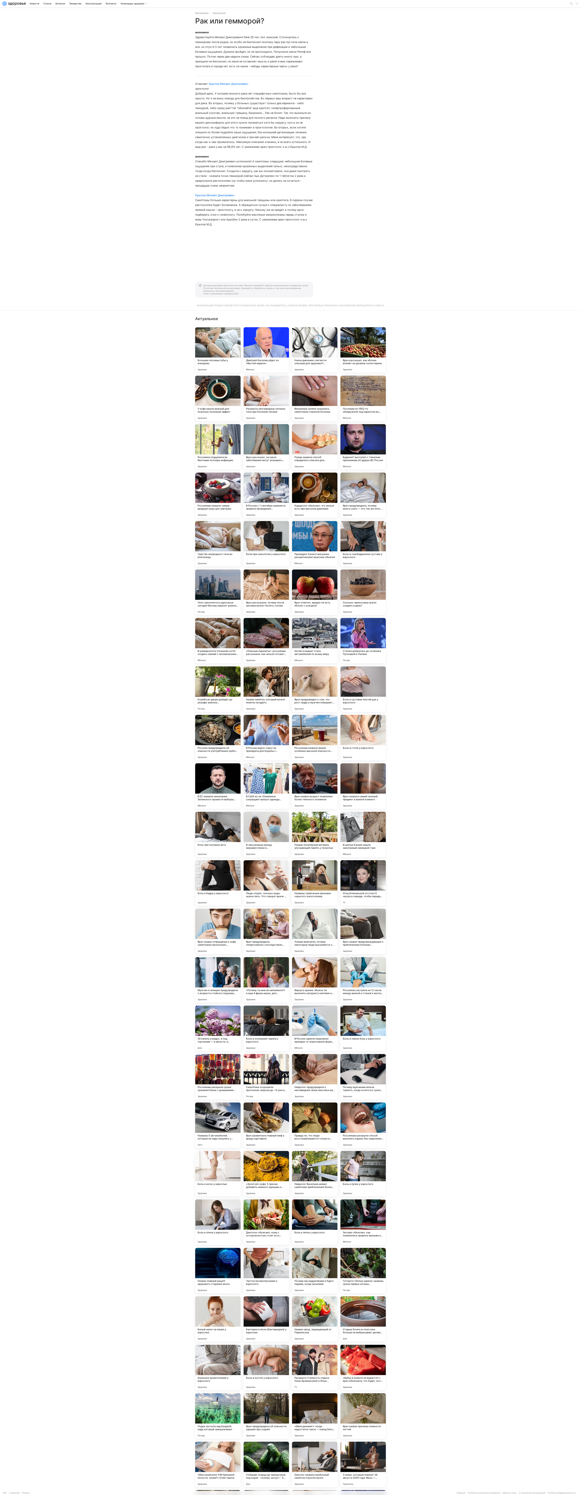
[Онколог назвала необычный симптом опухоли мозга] (314, 1464)
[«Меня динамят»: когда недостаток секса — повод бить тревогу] (314, 1416)
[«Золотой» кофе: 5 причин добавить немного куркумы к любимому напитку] (266, 1173)
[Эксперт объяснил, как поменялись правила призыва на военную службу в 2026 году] (363, 1222)
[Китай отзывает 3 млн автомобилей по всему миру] (314, 640)
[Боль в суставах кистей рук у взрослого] (363, 689)
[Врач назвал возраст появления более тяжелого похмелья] (314, 786)
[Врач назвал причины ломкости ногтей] (363, 1416)
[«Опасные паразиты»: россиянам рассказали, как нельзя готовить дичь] (266, 640)
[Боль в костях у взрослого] (266, 1367)
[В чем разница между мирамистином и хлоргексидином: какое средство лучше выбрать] (266, 834)
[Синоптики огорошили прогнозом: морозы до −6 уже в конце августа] (266, 1076)
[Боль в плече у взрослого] (218, 1222)
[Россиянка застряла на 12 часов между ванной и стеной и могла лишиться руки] (363, 980)
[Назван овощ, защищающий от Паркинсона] (314, 1319)
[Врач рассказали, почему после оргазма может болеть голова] (266, 592)
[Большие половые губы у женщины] (218, 350)
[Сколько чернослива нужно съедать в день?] (363, 592)
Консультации (201, 13)
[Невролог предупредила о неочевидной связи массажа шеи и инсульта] (314, 1076)
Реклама (26, 1493)
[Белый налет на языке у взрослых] (218, 1319)
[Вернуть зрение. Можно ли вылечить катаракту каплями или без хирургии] (314, 980)
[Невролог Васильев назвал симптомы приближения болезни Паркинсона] (314, 1173)
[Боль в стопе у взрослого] (363, 737)
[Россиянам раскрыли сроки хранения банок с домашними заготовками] (218, 1076)
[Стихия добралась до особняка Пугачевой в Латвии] (363, 640)
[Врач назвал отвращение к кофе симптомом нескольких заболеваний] (218, 931)
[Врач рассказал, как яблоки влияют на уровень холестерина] (363, 350)
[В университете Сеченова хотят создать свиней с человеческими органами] (218, 640)
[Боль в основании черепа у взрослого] (266, 1028)
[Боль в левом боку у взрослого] (363, 1028)
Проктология (219, 13)
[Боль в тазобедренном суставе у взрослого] (363, 543)
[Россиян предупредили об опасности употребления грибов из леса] (218, 737)
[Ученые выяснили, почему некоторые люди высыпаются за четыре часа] (314, 931)
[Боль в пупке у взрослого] (363, 1173)
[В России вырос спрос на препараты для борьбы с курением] (266, 737)
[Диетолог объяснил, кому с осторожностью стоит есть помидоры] (266, 1222)
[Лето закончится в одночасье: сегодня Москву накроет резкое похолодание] (218, 592)
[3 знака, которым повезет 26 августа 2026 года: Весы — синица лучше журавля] (363, 1464)
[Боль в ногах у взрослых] (218, 1173)
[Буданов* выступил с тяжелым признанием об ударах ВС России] (363, 447)
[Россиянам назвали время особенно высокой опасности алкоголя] (314, 737)
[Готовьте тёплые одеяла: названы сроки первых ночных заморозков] (363, 1270)
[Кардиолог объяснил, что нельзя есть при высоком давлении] (314, 495)
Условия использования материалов (484, 1493)
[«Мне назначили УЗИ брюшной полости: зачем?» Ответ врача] (218, 1464)
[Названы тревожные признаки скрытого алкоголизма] (314, 883)
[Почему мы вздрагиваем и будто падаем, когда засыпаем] (314, 1270)
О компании (14, 1493)
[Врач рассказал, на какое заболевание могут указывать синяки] (266, 447)
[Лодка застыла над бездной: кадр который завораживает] (218, 1416)
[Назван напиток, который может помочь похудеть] (266, 689)
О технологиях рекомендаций (532, 1493)
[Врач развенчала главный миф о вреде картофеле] (266, 1125)
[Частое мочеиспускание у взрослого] (266, 1270)
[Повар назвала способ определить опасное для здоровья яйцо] (314, 447)
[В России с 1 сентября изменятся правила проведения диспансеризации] (266, 495)
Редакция (461, 1493)
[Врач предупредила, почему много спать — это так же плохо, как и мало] (363, 495)
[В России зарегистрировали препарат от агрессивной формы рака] (314, 1028)
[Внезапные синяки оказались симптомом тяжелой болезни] (314, 398)
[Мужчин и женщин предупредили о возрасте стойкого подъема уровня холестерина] (218, 980)
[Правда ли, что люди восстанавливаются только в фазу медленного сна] (314, 1125)
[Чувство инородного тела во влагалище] (218, 543)
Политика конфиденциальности (562, 1493)
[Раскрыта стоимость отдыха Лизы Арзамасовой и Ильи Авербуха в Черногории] (314, 1367)
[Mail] (4, 3)
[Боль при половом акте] (218, 834)
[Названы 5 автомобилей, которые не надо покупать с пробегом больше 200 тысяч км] (218, 1125)
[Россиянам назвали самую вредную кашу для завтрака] (218, 495)
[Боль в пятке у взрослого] (314, 1222)
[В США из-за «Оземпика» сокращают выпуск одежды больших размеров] (266, 786)
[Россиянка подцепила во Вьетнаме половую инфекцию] (218, 447)
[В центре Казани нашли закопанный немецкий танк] (363, 834)
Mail (5, 1493)
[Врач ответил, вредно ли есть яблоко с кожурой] (314, 592)
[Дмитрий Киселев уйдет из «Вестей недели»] (266, 350)
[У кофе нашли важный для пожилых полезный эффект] (218, 398)
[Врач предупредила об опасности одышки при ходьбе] (266, 1416)
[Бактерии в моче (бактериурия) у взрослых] (266, 1319)
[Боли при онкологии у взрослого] (266, 543)
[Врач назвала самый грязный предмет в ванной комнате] (363, 786)
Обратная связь (509, 1493)
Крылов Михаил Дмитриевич (228, 83)
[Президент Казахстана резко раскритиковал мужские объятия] (314, 543)
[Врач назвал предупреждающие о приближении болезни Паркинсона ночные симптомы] (363, 931)
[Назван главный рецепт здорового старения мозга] (218, 1270)
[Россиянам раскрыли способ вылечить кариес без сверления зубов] (363, 1125)
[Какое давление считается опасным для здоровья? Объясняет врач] (314, 350)
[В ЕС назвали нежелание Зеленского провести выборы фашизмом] (218, 786)
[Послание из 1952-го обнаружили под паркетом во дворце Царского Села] (363, 398)
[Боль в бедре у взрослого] (218, 883)
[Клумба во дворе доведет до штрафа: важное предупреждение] (218, 689)
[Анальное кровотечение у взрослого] (218, 1367)
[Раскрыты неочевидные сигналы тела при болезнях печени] (266, 398)
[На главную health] (16, 3)
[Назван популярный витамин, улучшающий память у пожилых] (314, 834)
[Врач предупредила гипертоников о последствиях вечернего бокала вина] (266, 931)
